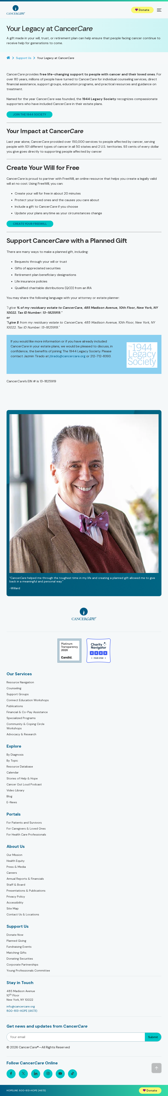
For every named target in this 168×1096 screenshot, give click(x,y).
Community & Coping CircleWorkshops (25, 726)
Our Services (19, 674)
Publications (15, 706)
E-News (12, 802)
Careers (12, 873)
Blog (9, 796)
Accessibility (15, 902)
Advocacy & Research (21, 734)
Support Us (18, 926)
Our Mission (14, 855)
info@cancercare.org (21, 1006)
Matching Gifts (16, 952)
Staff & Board (16, 884)
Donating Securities (20, 958)
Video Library (15, 790)
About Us (16, 846)
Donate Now (15, 935)
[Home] (16, 9)
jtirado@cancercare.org (67, 356)
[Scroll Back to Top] (156, 1068)
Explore (14, 746)
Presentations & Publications (26, 890)
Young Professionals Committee (28, 970)
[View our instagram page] (47, 1073)
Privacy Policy (16, 896)
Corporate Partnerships (22, 964)
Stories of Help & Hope (22, 778)
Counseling (14, 688)
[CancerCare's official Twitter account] (23, 1073)
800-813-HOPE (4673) (22, 1011)
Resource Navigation (20, 682)
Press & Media (16, 867)
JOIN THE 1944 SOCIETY (29, 114)
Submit (153, 1037)
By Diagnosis (15, 754)
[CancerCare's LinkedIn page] (35, 1073)
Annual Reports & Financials (25, 878)
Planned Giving (16, 941)
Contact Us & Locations (23, 914)
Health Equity (16, 861)
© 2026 (38, 1047)
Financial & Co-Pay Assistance (27, 712)
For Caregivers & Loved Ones (26, 828)
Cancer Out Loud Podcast (24, 784)
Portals (14, 814)
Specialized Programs (21, 718)
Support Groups (18, 694)
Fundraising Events (19, 946)
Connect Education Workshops (28, 700)
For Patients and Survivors (24, 822)
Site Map (13, 908)
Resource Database (20, 766)
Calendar (13, 772)
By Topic (12, 760)
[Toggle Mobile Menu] (159, 10)
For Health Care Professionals (26, 834)
